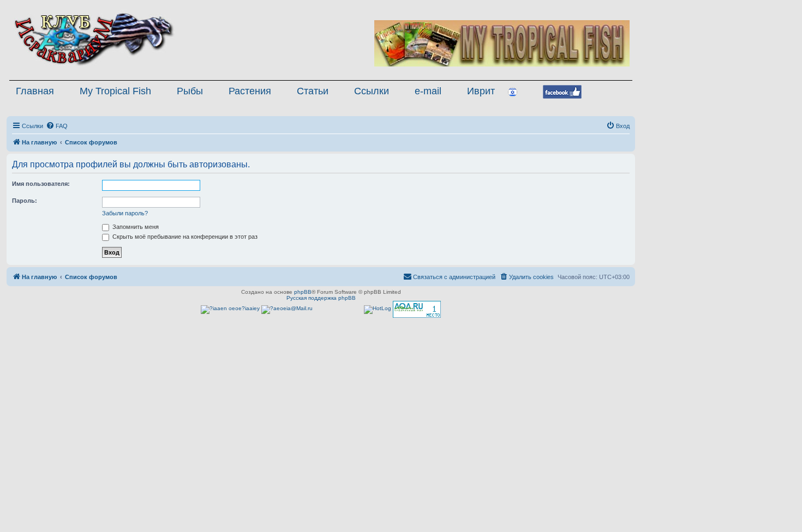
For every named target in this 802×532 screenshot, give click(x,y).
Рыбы (190, 91)
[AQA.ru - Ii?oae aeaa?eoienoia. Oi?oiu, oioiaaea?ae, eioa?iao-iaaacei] (417, 309)
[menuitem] (57, 125)
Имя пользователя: (41, 183)
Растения (250, 91)
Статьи (312, 91)
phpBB (303, 292)
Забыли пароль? (125, 213)
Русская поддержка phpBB (321, 298)
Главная (35, 91)
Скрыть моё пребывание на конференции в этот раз (184, 236)
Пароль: (24, 200)
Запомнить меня (135, 226)
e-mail (428, 91)
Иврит (481, 91)
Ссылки (371, 91)
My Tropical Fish (115, 91)
